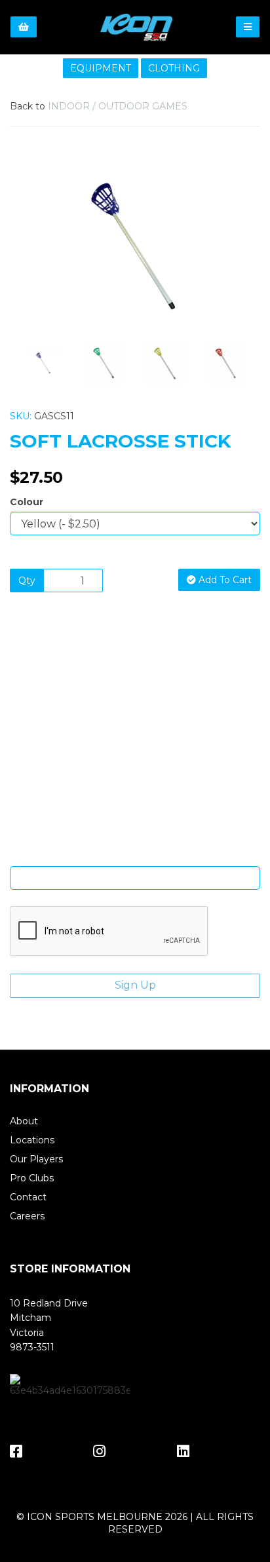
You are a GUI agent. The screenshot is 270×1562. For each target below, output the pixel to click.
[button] (35, 288)
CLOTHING (174, 68)
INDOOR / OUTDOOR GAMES (117, 106)
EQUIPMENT (100, 68)
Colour (26, 502)
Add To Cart (224, 580)
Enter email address (135, 856)
